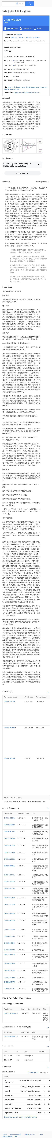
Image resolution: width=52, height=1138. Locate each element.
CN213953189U (9, 929)
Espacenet (18, 93)
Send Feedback (15, 1135)
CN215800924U (9, 950)
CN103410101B (9, 845)
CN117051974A (9, 989)
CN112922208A (9, 859)
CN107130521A (9, 954)
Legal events (20, 87)
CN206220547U (9, 982)
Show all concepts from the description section (20, 1117)
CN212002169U (9, 898)
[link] (8, 1081)
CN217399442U (9, 913)
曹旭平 (37, 38)
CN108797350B (9, 970)
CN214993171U (9, 882)
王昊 (16, 38)
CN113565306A (9, 889)
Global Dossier (27, 93)
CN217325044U (9, 977)
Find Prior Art (27, 28)
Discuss (36, 93)
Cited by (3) (12, 87)
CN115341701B (9, 943)
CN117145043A (9, 904)
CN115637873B (9, 936)
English (19, 34)
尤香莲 (31, 38)
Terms (41, 1135)
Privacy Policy (7, 1136)
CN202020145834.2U (11, 1013)
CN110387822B (9, 825)
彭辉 (12, 38)
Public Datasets (30, 1135)
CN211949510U (9, 852)
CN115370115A (9, 728)
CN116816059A (9, 758)
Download (33, 1072)
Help (17, 1136)
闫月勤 (26, 38)
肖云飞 (20, 38)
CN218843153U (9, 963)
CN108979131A (9, 866)
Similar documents (32, 87)
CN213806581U (9, 920)
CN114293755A (9, 701)
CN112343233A (9, 818)
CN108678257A (9, 832)
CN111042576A (9, 875)
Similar (38, 28)
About (5, 1135)
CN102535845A (9, 838)
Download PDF (12, 28)
